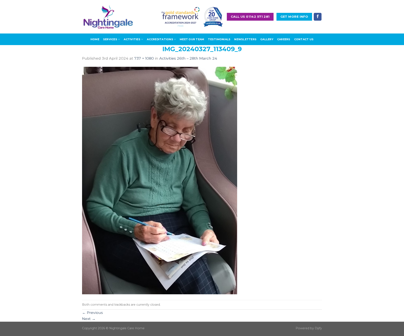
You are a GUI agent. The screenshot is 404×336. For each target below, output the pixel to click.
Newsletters (245, 39)
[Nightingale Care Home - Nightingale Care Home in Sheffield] (108, 16)
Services (110, 39)
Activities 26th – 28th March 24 (188, 58)
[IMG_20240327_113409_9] (159, 180)
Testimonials (219, 39)
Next (89, 318)
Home (94, 39)
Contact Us (304, 39)
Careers (283, 39)
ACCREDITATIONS (160, 39)
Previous (92, 312)
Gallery (266, 39)
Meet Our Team (192, 39)
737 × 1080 (144, 58)
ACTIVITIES (132, 39)
